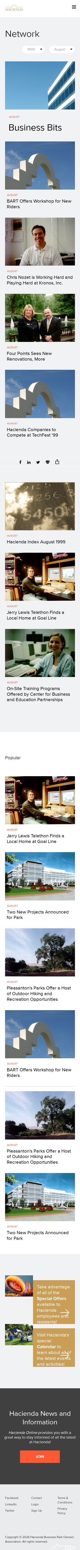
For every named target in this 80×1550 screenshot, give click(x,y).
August (14, 117)
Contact (36, 1498)
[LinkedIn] (28, 463)
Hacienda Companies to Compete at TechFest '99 (32, 432)
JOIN (40, 1457)
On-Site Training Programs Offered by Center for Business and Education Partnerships (38, 694)
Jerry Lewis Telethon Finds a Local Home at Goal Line (35, 615)
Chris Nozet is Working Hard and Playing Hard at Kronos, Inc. (40, 280)
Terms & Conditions (64, 1500)
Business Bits (35, 128)
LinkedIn (11, 1504)
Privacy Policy (62, 1511)
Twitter (9, 1510)
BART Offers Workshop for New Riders (39, 204)
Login (35, 1504)
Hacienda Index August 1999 (36, 542)
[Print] (47, 463)
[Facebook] (20, 463)
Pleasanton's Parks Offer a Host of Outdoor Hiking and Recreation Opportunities (39, 994)
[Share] (57, 463)
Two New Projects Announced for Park (38, 915)
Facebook (11, 1498)
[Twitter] (38, 463)
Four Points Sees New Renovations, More (29, 356)
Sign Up (36, 1510)
